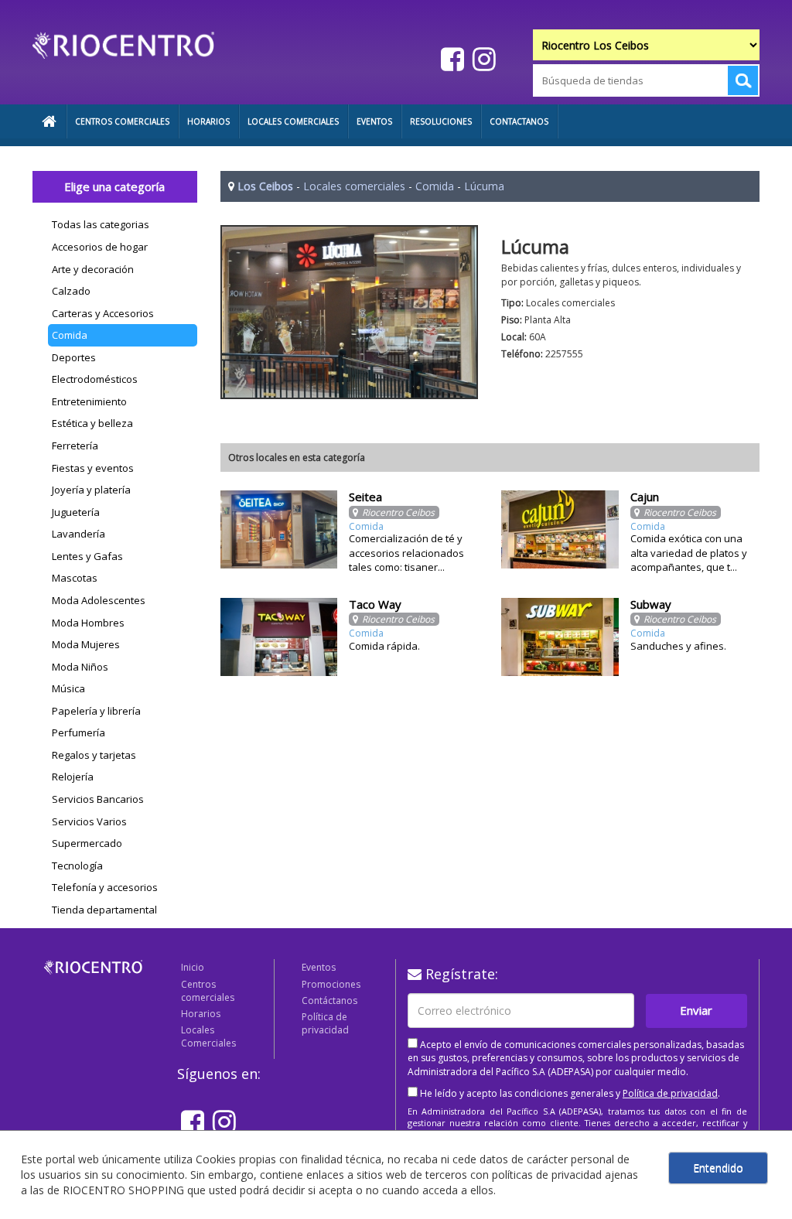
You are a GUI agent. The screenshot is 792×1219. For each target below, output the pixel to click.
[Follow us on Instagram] (482, 58)
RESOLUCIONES (441, 121)
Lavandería (78, 534)
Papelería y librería (96, 711)
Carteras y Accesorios (103, 313)
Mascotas (74, 578)
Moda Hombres (88, 623)
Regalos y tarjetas (94, 755)
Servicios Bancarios (98, 799)
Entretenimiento (89, 401)
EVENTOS (374, 121)
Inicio (192, 967)
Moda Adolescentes (98, 600)
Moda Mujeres (86, 644)
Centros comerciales (207, 991)
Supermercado (87, 843)
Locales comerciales (354, 186)
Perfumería (78, 732)
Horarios (200, 1013)
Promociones (331, 984)
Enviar (696, 1010)
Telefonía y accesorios (105, 887)
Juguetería (76, 512)
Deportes (74, 357)
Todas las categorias (100, 224)
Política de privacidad (325, 1023)
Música (68, 688)
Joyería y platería (91, 490)
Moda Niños (80, 667)
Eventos (319, 967)
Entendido (718, 1167)
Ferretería (75, 445)
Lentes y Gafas (87, 556)
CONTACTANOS (519, 121)
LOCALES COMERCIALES (293, 121)
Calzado (71, 291)
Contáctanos (329, 1000)
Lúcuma (484, 186)
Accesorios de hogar (100, 247)
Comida (69, 335)
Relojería (73, 777)
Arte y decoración (93, 269)
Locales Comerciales (208, 1036)
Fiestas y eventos (93, 468)
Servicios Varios (89, 821)
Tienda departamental (104, 910)
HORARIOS (208, 121)
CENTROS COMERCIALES (122, 121)
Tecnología (77, 865)
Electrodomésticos (95, 379)
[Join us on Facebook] (450, 58)
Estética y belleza (92, 423)
